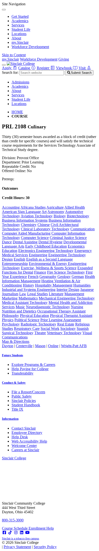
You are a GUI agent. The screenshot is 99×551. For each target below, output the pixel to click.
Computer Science (35, 238)
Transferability (22, 373)
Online (53, 346)
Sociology (68, 328)
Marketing (10, 298)
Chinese (43, 225)
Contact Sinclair (24, 428)
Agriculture (55, 207)
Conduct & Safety (14, 382)
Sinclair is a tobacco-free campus (20, 538)
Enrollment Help (41, 528)
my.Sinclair (20, 42)
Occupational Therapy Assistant (61, 311)
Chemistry (29, 225)
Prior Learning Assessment (60, 320)
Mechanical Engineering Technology (67, 298)
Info (10, 418)
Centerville (24, 346)
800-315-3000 (13, 520)
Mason (40, 346)
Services (18, 25)
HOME (17, 112)
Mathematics (28, 298)
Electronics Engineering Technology (46, 251)
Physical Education (34, 315)
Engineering (38, 255)
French (33, 277)
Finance (40, 272)
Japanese (87, 290)
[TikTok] (10, 533)
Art (44, 212)
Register (43, 68)
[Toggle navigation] (4, 65)
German (78, 277)
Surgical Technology (17, 333)
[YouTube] (27, 533)
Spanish (83, 328)
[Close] (4, 9)
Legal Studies (37, 294)
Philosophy (10, 315)
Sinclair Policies (24, 401)
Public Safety (22, 396)
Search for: (10, 72)
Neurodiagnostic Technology (48, 307)
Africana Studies (33, 207)
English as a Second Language (49, 259)
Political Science (26, 320)
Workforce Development (30, 47)
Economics (76, 246)
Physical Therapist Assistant (71, 315)
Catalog (24, 68)
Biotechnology (78, 216)
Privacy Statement (17, 547)
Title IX (17, 409)
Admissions (20, 82)
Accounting (11, 207)
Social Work (50, 328)
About (16, 38)
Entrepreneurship (15, 264)
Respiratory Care (27, 328)
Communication (82, 229)
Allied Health (74, 207)
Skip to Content (14, 55)
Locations (19, 34)
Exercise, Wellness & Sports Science (48, 268)
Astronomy (55, 212)
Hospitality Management (53, 285)
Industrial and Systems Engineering (29, 290)
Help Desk (20, 437)
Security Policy (45, 547)
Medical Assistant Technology (25, 303)
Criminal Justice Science (68, 238)
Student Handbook (26, 405)
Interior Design (67, 290)
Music (20, 307)
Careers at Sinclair (25, 450)
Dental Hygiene (50, 242)
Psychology (11, 324)
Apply (7, 68)
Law (22, 294)
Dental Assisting (25, 242)
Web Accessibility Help (29, 441)
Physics (7, 320)
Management (74, 294)
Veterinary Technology (64, 333)
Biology (60, 216)
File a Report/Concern (28, 392)
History (28, 285)
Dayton (7, 346)
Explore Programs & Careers (33, 365)
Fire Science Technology (66, 272)
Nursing (77, 307)
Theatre (40, 333)
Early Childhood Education (46, 246)
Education (9, 251)
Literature (56, 294)
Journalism (10, 294)
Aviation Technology (37, 216)
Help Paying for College (30, 369)
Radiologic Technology (38, 324)
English (19, 259)
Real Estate (65, 324)
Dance (7, 242)
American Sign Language (21, 212)
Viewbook (64, 68)
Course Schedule (15, 528)
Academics (20, 21)
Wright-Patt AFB (74, 346)
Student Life (21, 29)
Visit (83, 68)
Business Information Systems (25, 220)
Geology (64, 277)
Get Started (20, 16)
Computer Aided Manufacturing (26, 233)
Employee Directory (27, 433)
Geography (47, 277)
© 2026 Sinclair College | (29, 544)
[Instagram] (15, 533)
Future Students (12, 355)
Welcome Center (24, 446)
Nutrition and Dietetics (19, 311)
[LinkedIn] (21, 533)
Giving (63, 59)
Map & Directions (15, 341)
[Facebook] (4, 533)
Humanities (82, 285)
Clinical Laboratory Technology (45, 229)
